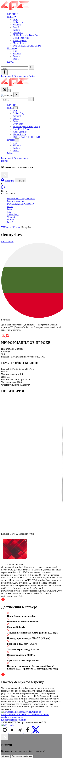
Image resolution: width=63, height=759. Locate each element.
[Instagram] (5, 732)
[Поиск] (31, 99)
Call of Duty (18, 22)
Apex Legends (20, 40)
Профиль (9, 180)
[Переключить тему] (4, 72)
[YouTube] (12, 732)
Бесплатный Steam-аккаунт (15, 76)
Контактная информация (13, 719)
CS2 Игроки (7, 241)
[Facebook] (28, 732)
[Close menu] (16, 94)
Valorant (17, 24)
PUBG (16, 59)
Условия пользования (28, 714)
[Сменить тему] (4, 89)
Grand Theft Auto (21, 38)
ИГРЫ (10, 17)
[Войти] (3, 188)
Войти (32, 76)
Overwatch (18, 32)
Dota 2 (16, 27)
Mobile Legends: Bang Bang (26, 35)
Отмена (5, 756)
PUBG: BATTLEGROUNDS (27, 45)
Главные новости (15, 201)
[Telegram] (20, 732)
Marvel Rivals (19, 43)
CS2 (15, 51)
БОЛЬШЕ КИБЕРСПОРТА (20, 204)
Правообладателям (22, 712)
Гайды (10, 61)
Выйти (22, 181)
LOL (15, 19)
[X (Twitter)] (35, 732)
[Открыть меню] (9, 90)
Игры (10, 206)
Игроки (11, 48)
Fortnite (16, 30)
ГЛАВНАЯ (12, 14)
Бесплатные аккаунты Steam (21, 198)
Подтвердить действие (22, 756)
